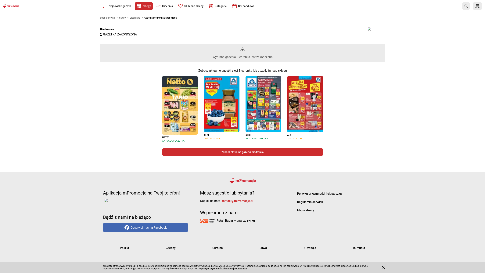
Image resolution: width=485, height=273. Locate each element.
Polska (124, 248)
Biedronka (107, 29)
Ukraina (217, 248)
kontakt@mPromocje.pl (237, 201)
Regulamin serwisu (310, 202)
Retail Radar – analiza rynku (236, 220)
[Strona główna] (11, 6)
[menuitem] (117, 6)
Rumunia (359, 248)
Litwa (263, 248)
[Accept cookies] (383, 267)
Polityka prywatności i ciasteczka (319, 193)
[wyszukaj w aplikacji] (466, 6)
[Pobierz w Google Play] (118, 202)
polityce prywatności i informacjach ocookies (224, 268)
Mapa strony (305, 210)
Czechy (171, 248)
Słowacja (310, 248)
